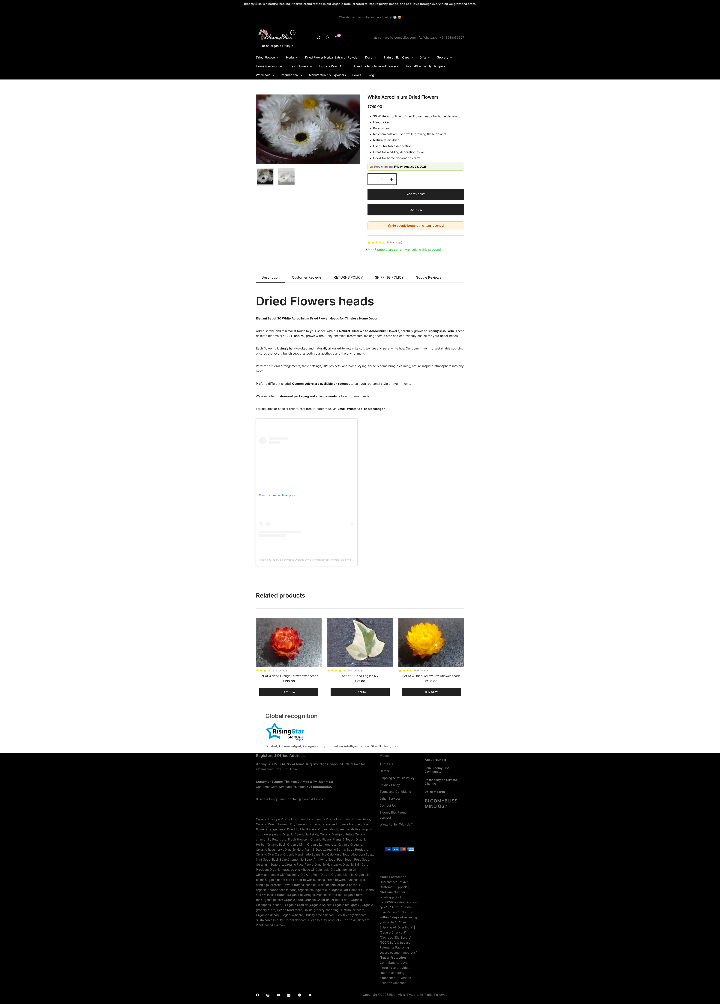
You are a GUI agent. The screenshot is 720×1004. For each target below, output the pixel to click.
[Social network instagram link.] (267, 995)
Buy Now (416, 209)
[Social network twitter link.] (309, 995)
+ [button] (391, 179)
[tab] (270, 278)
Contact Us (388, 805)
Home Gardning (267, 66)
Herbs (290, 57)
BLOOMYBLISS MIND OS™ (441, 803)
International (289, 75)
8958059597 (389, 902)
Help (394, 907)
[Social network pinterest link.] (299, 995)
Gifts (422, 57)
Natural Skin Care (396, 57)
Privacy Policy (390, 785)
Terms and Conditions (395, 791)
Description (271, 277)
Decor (369, 57)
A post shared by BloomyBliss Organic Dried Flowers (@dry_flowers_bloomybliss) (307, 559)
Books (356, 75)
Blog (371, 75)
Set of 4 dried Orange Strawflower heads (289, 676)
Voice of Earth (435, 792)
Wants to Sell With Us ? (396, 824)
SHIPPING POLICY (389, 277)
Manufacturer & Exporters (327, 75)
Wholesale (263, 75)
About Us (386, 764)
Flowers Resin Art (331, 66)
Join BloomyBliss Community (437, 769)
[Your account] (328, 37)
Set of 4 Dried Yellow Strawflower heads (431, 676)
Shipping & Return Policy (397, 778)
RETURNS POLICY (348, 277)
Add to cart (416, 194)
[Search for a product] (318, 37)
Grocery (442, 57)
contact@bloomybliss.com (397, 37)
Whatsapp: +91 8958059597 (443, 37)
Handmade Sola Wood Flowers (376, 66)
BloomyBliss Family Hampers (424, 66)
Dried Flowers (266, 57)
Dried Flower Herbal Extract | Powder (331, 57)
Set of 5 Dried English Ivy (360, 676)
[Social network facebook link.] (257, 995)
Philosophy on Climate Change (441, 781)
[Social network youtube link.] (278, 995)
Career (384, 771)
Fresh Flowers (298, 66)
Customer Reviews (307, 277)
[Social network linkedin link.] (288, 995)
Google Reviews (428, 277)
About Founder (435, 760)
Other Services (390, 798)
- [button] (372, 179)
